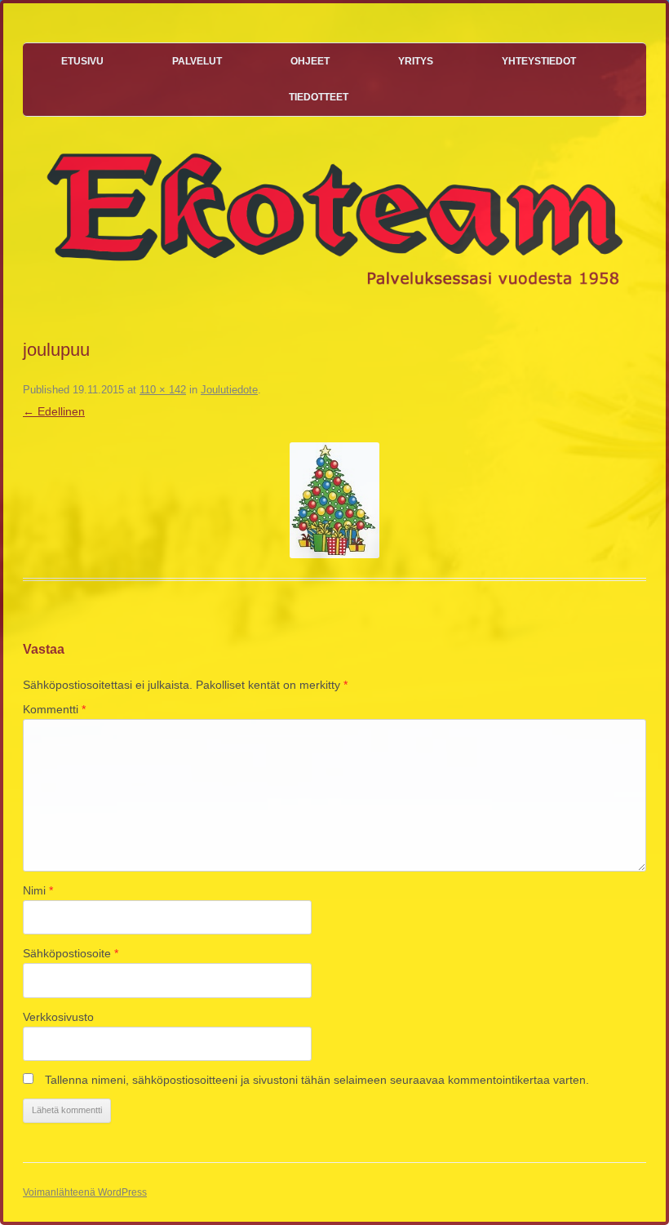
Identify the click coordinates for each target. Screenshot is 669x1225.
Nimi (38, 890)
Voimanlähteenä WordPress (85, 1192)
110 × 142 (163, 390)
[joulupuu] (334, 500)
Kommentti (54, 709)
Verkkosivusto (58, 1016)
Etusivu (82, 61)
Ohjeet (310, 61)
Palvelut (197, 61)
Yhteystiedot (539, 61)
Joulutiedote (229, 390)
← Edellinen (54, 411)
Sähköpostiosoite (70, 953)
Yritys (415, 61)
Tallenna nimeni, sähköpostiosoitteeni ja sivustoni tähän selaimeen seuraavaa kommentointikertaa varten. (317, 1079)
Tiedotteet (318, 97)
